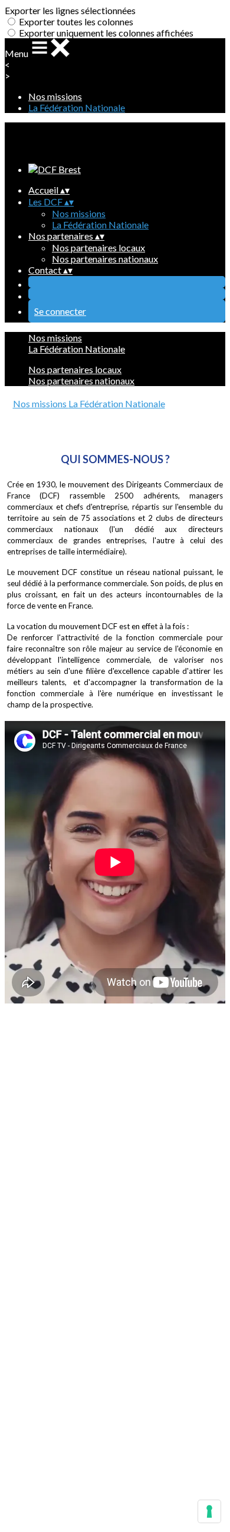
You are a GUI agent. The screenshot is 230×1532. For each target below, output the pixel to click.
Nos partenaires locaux (98, 247)
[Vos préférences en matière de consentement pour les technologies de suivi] (209, 1511)
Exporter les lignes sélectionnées (70, 10)
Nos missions (55, 96)
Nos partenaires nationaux (105, 258)
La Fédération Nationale (76, 107)
